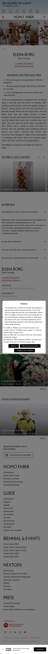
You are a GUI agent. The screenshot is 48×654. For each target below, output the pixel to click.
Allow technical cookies (30, 346)
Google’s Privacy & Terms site (20, 315)
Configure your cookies (24, 350)
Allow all (14, 346)
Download (40, 649)
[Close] (3, 649)
